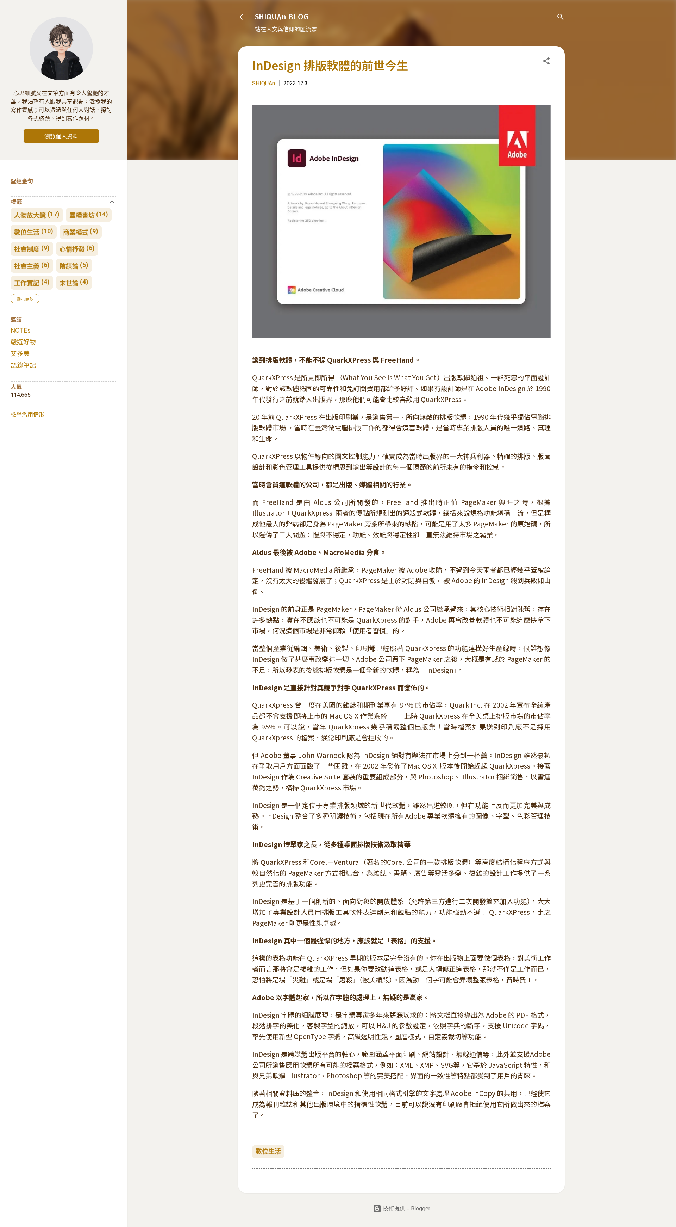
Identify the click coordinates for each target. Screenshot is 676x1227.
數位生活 (268, 1151)
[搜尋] (560, 18)
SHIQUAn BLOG (281, 16)
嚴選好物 (23, 341)
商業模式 (75, 232)
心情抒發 (72, 249)
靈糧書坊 (82, 215)
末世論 (69, 283)
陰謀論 (69, 266)
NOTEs (20, 329)
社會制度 (26, 249)
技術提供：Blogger (405, 1208)
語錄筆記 (23, 364)
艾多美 (20, 353)
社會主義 (26, 266)
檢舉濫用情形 (27, 414)
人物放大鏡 (30, 215)
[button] (546, 62)
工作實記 (26, 283)
